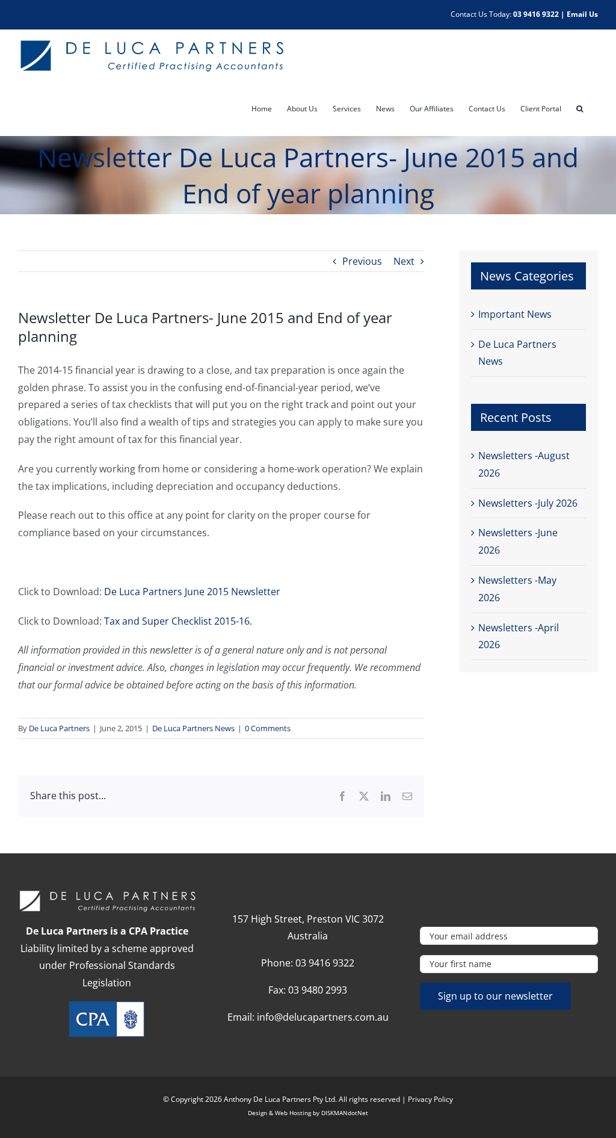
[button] (579, 108)
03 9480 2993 (317, 990)
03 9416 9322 (536, 14)
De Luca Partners (59, 728)
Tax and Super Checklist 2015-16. (178, 621)
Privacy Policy (430, 1099)
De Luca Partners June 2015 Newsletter (192, 591)
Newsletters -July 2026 (528, 503)
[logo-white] (107, 894)
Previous (362, 261)
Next (403, 261)
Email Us (582, 14)
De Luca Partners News (193, 728)
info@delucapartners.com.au (323, 1017)
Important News (515, 314)
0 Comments (268, 728)
